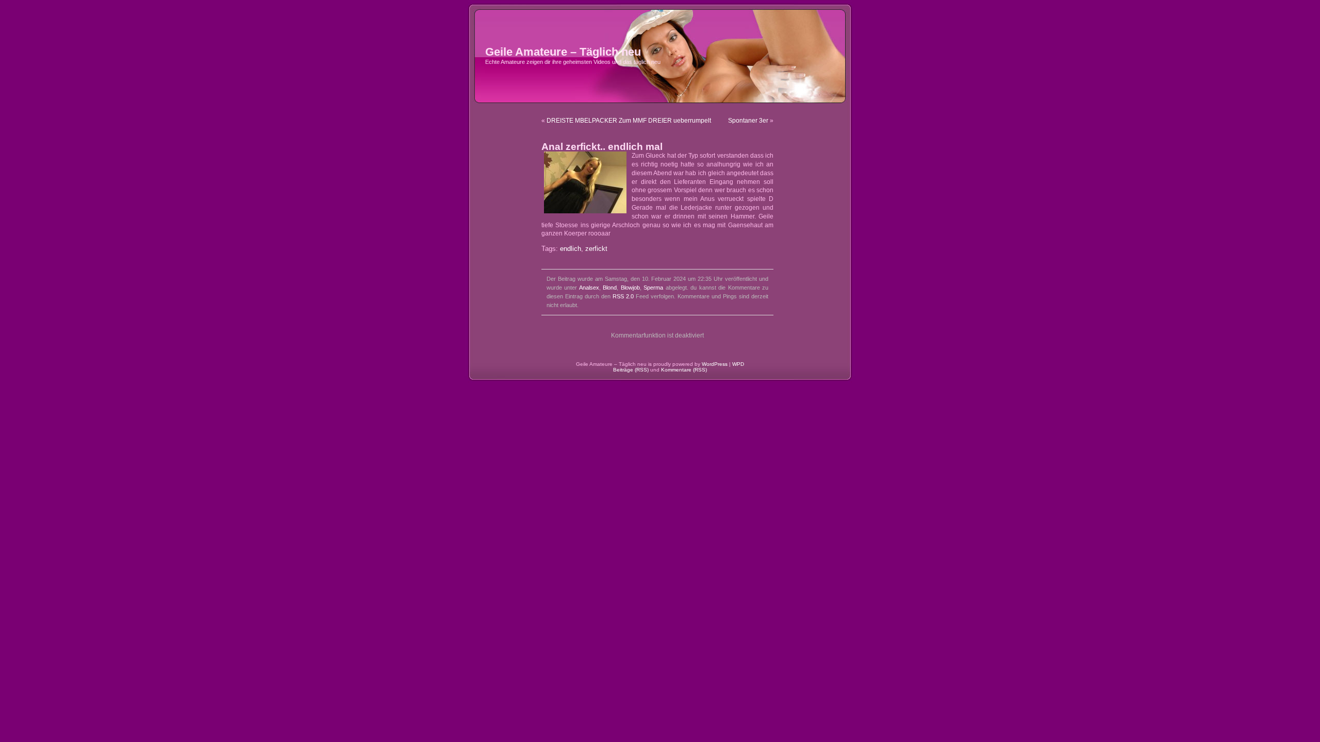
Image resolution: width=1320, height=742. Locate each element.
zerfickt (596, 248)
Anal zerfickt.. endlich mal (602, 146)
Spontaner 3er (748, 120)
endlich (570, 248)
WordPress (715, 364)
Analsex (589, 287)
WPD (738, 364)
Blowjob (630, 287)
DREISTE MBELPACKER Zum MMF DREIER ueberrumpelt (629, 120)
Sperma (653, 287)
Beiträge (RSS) (631, 370)
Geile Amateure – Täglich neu (563, 51)
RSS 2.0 (623, 296)
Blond (610, 287)
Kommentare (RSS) (684, 370)
